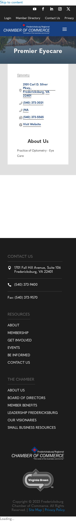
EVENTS (14, 348)
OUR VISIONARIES (22, 420)
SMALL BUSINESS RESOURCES (32, 428)
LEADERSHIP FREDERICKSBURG (33, 413)
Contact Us (52, 18)
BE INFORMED (19, 355)
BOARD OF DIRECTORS (26, 398)
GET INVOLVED (20, 340)
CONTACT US (19, 363)
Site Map (35, 510)
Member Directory (28, 18)
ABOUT (13, 325)
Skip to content (11, 2)
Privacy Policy (55, 510)
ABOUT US (16, 390)
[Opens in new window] (34, 9)
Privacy (69, 18)
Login (7, 18)
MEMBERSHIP (18, 333)
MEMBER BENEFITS (22, 405)
